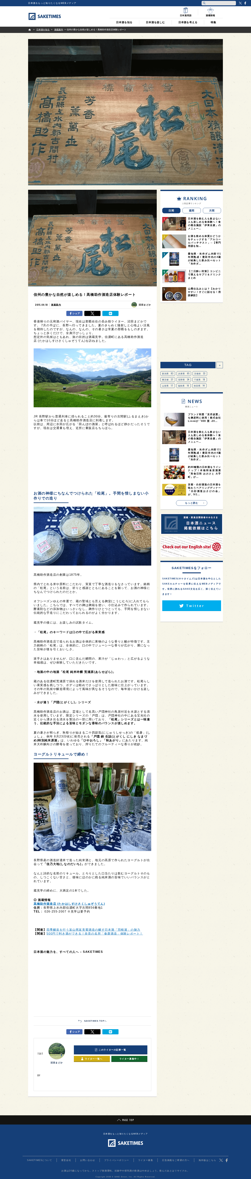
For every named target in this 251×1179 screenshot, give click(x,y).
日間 (171, 210)
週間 (192, 210)
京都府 (199, 373)
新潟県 (167, 373)
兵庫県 (184, 373)
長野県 (183, 379)
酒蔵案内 (56, 304)
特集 (213, 22)
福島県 (183, 385)
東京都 (167, 379)
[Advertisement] (92, 461)
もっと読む (191, 503)
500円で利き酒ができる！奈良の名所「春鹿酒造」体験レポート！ (94, 933)
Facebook (245, 3)
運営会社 (66, 1160)
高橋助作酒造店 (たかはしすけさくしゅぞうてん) (69, 903)
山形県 (167, 385)
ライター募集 (145, 1160)
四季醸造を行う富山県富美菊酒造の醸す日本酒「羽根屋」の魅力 (93, 929)
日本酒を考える (188, 22)
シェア (76, 313)
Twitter (240, 3)
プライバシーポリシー (116, 1160)
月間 (212, 210)
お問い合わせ (87, 1160)
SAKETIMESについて (39, 1160)
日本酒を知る (124, 22)
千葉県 (199, 379)
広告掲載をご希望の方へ (176, 1160)
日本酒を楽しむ (155, 22)
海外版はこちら (207, 1160)
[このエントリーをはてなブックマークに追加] (110, 313)
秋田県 (199, 385)
